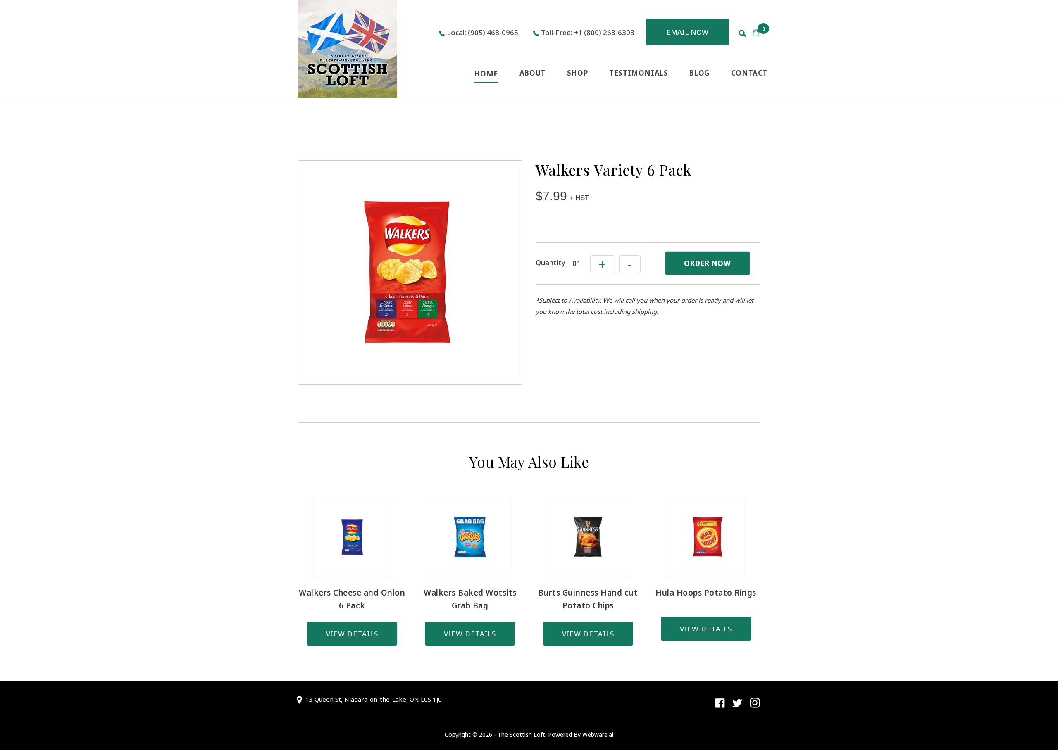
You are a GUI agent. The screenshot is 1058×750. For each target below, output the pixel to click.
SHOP (577, 73)
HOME (486, 73)
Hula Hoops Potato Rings (705, 592)
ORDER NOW (707, 263)
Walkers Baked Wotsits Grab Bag (470, 599)
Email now (687, 32)
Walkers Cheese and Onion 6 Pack (352, 599)
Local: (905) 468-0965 (482, 32)
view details (352, 633)
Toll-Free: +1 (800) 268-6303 (587, 32)
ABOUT (532, 73)
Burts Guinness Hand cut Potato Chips (588, 599)
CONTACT (749, 73)
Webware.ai (597, 734)
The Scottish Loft (521, 734)
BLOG (699, 73)
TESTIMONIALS (638, 73)
